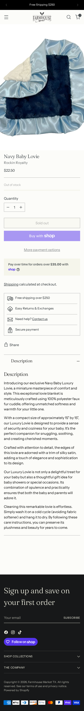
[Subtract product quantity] (8, 207)
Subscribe (72, 617)
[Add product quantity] (21, 207)
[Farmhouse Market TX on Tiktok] (20, 633)
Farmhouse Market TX (42, 682)
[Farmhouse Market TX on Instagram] (13, 633)
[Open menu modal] (6, 17)
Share (14, 345)
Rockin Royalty (16, 162)
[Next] (77, 5)
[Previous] (6, 5)
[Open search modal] (68, 17)
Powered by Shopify (16, 690)
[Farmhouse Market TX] (42, 17)
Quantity (11, 198)
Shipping (11, 284)
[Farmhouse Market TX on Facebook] (6, 633)
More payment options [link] (42, 250)
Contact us (40, 319)
